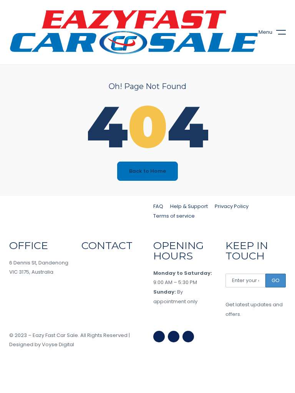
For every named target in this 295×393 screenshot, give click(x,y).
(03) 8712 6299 (104, 262)
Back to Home (147, 171)
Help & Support (189, 206)
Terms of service (174, 216)
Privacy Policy (232, 206)
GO (276, 280)
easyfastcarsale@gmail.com (117, 297)
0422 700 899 (104, 279)
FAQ (158, 206)
